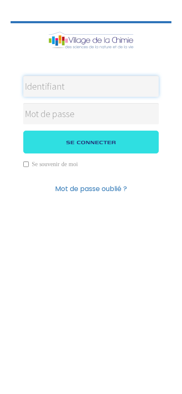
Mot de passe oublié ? (91, 189)
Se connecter (91, 142)
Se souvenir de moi (55, 164)
